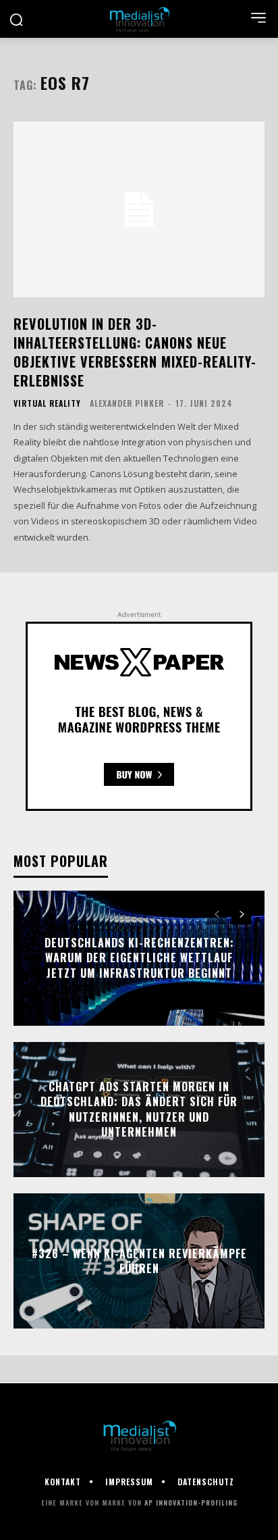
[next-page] (241, 914)
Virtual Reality (47, 403)
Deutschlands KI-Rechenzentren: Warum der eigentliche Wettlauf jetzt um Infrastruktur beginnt (139, 958)
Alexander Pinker (127, 403)
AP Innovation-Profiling (191, 1502)
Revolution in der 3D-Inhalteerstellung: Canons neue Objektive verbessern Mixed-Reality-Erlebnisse (134, 352)
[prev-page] (217, 914)
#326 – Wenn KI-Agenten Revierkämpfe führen (139, 1260)
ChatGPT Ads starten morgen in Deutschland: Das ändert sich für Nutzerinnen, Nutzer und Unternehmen (139, 1109)
